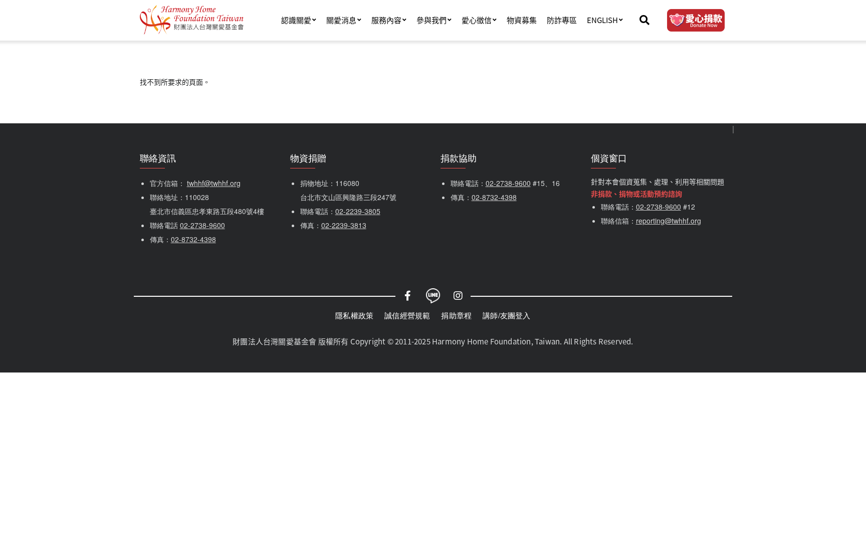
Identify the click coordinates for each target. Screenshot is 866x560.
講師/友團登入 (506, 315)
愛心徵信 (477, 20)
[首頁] (192, 20)
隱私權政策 (354, 315)
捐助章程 (456, 315)
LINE (433, 295)
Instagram (458, 295)
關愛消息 (341, 20)
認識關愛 (296, 20)
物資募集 (522, 20)
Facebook (407, 295)
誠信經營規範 (407, 315)
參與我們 (431, 20)
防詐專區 (562, 20)
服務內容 (386, 20)
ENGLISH (602, 20)
